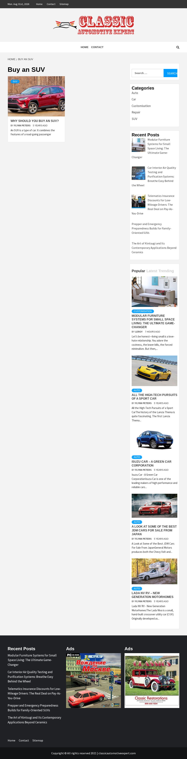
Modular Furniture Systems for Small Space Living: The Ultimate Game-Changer (32, 660)
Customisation (141, 106)
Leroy (139, 332)
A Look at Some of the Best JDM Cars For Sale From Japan (154, 530)
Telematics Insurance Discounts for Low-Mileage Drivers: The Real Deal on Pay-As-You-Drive (34, 693)
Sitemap (64, 4)
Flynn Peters (22, 125)
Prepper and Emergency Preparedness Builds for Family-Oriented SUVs (33, 707)
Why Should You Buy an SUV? (35, 120)
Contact (51, 4)
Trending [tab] (166, 271)
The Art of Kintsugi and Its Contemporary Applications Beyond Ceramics (34, 719)
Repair (136, 112)
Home (39, 4)
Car (134, 99)
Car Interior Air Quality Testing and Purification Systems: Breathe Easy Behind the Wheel (30, 676)
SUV (15, 81)
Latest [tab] (151, 271)
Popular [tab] (138, 271)
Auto (135, 93)
